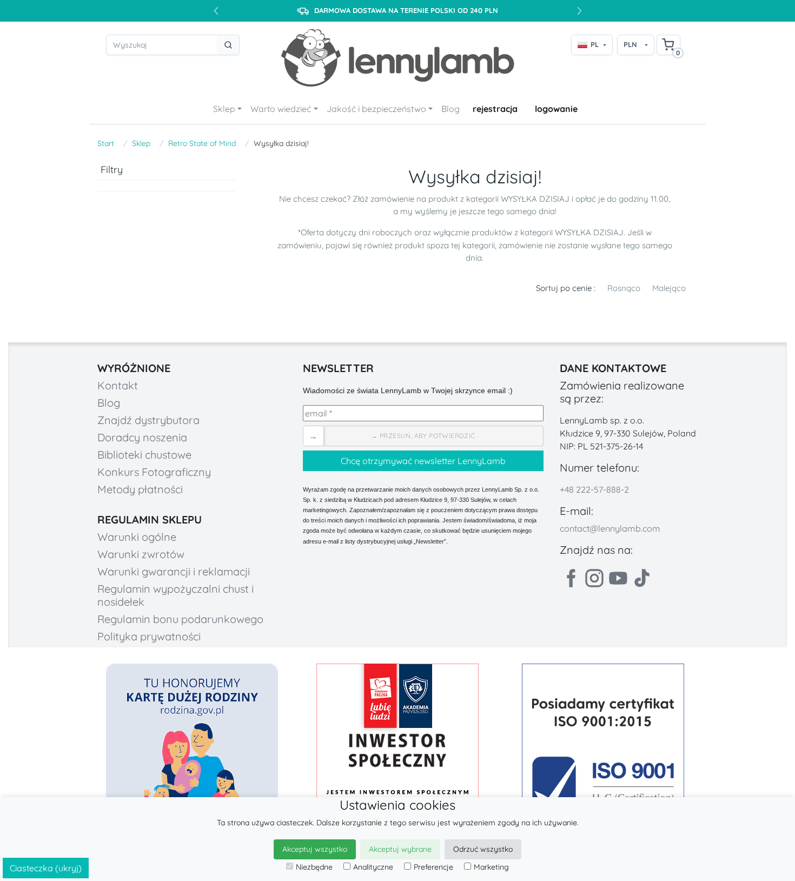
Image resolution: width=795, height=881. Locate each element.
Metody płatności (140, 489)
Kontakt (117, 385)
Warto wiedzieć (280, 108)
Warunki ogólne (136, 537)
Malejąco (669, 288)
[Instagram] (594, 578)
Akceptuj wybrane (400, 849)
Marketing (491, 867)
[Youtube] (618, 578)
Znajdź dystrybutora (148, 420)
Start (105, 143)
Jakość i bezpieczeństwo (376, 108)
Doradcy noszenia (142, 437)
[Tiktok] (642, 578)
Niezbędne (314, 867)
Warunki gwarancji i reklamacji (173, 571)
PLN (630, 44)
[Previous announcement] (216, 11)
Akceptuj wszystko (314, 849)
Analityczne (373, 867)
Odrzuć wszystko (483, 849)
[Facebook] (570, 578)
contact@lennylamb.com (610, 528)
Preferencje (433, 867)
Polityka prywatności (149, 636)
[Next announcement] (579, 11)
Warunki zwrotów (140, 554)
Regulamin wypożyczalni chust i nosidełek (175, 595)
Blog (450, 108)
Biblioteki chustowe (144, 454)
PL (595, 44)
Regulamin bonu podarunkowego (180, 619)
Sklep (224, 108)
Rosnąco (623, 288)
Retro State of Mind (202, 143)
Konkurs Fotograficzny (154, 472)
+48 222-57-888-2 (594, 489)
